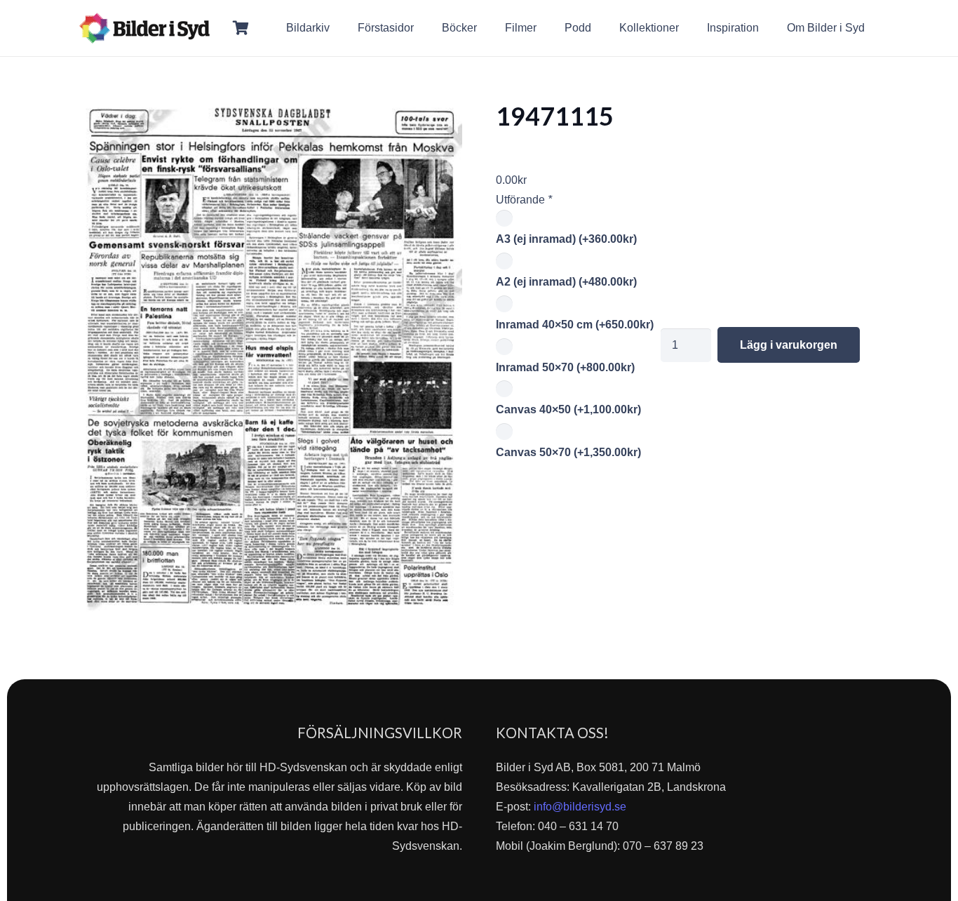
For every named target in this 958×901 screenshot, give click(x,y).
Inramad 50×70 (565, 367)
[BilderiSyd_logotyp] (144, 28)
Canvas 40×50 (568, 409)
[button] (874, 27)
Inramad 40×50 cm (575, 325)
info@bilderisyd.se (580, 807)
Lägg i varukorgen (788, 345)
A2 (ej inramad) (566, 282)
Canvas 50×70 (568, 452)
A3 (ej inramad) (566, 239)
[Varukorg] (241, 28)
